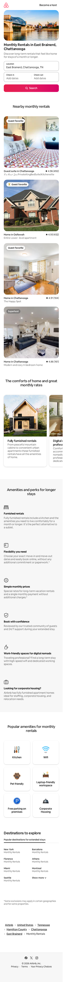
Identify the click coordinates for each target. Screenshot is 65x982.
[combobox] (31, 67)
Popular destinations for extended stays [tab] (24, 839)
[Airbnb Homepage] (6, 5)
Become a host (48, 5)
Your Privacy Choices (41, 966)
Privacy (14, 966)
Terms (24, 966)
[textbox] (17, 78)
